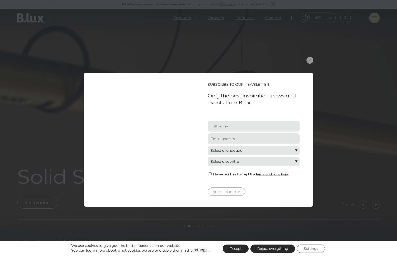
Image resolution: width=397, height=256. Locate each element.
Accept (236, 248)
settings (200, 250)
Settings (311, 248)
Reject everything (272, 248)
